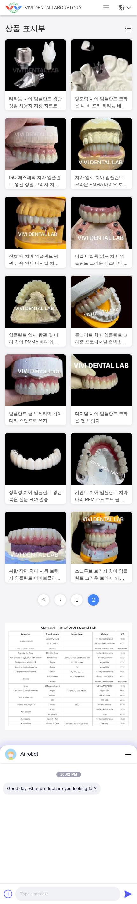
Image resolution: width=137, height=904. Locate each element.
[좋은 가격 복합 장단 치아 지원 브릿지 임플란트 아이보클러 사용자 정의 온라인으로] (35, 538)
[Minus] (128, 754)
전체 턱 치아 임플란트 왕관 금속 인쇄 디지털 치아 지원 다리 (34, 260)
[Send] (128, 894)
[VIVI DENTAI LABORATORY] (13, 7)
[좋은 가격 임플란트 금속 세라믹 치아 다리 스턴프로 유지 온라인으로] (35, 380)
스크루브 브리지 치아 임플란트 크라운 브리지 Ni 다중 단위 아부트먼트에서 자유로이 (101, 575)
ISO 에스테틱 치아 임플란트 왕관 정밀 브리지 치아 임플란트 (35, 181)
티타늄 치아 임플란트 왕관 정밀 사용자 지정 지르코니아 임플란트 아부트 (35, 102)
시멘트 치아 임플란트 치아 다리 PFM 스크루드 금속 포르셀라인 (101, 496)
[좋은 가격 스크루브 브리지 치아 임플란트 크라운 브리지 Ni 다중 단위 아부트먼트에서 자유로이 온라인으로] (101, 538)
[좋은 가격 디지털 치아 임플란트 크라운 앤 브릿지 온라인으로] (101, 380)
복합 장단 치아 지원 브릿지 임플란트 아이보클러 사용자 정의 (35, 575)
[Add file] (8, 894)
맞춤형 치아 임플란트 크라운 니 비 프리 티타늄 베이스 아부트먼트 (101, 102)
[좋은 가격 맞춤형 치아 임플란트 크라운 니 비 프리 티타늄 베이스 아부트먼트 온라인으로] (101, 65)
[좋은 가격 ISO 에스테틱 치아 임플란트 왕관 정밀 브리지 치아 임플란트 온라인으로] (35, 144)
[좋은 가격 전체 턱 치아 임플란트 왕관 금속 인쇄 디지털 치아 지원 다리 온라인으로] (35, 223)
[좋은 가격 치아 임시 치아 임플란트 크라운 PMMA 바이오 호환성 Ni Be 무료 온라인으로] (101, 144)
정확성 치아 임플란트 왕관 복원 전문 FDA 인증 (35, 496)
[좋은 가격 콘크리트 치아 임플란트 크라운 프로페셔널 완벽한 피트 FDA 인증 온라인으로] (101, 302)
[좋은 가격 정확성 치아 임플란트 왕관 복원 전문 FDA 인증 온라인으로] (35, 459)
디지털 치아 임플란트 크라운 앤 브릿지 (101, 417)
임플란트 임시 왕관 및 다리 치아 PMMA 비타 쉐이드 (34, 338)
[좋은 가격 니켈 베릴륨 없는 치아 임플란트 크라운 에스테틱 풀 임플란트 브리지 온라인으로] (101, 223)
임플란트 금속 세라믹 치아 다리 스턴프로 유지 (35, 417)
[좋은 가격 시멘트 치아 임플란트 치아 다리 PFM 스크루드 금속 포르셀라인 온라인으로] (101, 459)
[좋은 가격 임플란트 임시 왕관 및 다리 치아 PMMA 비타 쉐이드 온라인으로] (35, 302)
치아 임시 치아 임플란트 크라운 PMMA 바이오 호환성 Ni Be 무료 (101, 181)
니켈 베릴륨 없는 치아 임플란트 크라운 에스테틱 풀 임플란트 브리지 (101, 260)
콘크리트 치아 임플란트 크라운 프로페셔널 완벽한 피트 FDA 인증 (101, 338)
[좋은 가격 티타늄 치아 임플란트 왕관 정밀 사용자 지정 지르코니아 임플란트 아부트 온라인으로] (35, 65)
